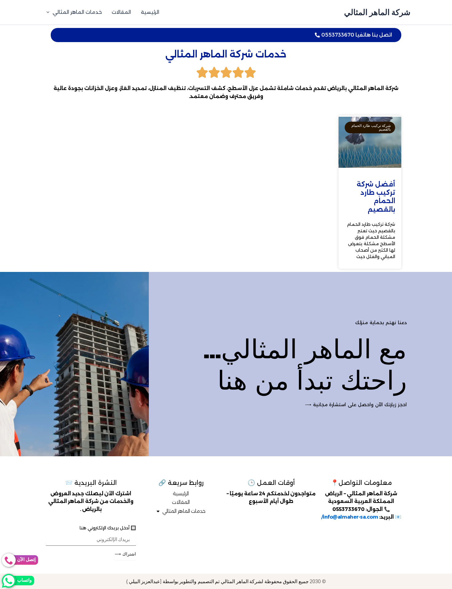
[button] (49, 12)
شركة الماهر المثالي (377, 12)
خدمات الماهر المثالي (77, 12)
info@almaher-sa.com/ (349, 517)
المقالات (121, 12)
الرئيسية (150, 12)
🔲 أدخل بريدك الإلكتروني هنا (108, 528)
